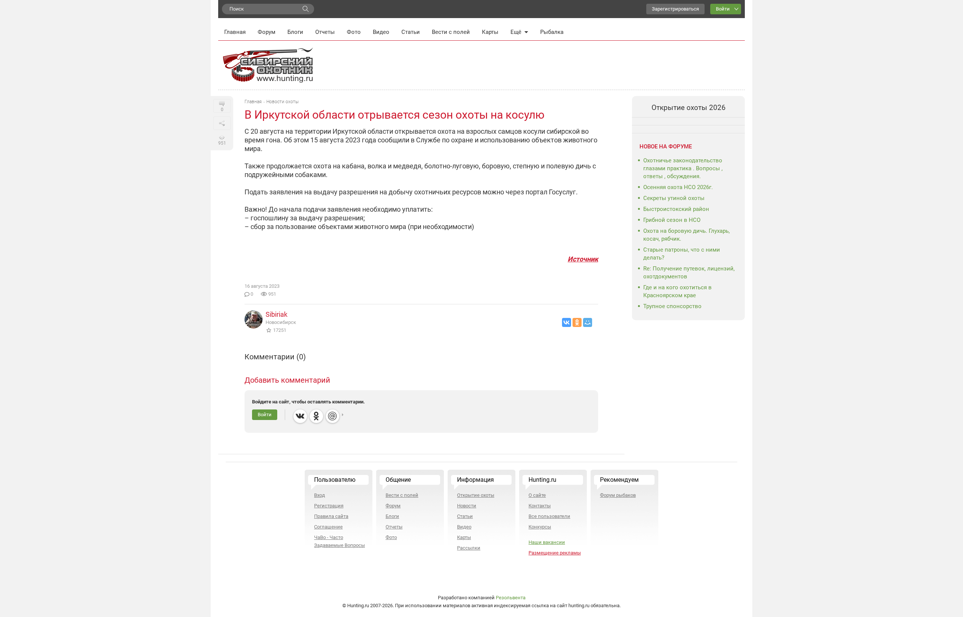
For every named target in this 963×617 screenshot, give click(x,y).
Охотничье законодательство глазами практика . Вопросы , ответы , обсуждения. (683, 168)
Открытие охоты (475, 495)
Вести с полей (451, 32)
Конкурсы (540, 527)
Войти (723, 9)
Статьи (410, 32)
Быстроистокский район (676, 209)
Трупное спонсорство (672, 306)
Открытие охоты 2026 (689, 107)
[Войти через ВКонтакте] (300, 416)
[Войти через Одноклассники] (316, 416)
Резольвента (511, 597)
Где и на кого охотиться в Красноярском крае (677, 291)
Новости (466, 506)
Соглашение (328, 527)
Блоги (295, 32)
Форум (266, 32)
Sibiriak (276, 314)
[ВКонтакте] (566, 322)
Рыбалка (552, 32)
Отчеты (325, 32)
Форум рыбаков (618, 495)
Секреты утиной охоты (674, 198)
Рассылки (468, 548)
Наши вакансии (547, 542)
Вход (319, 495)
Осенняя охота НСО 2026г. (678, 187)
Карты (490, 32)
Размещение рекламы (555, 553)
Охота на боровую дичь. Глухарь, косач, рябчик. (686, 235)
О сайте (537, 495)
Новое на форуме (665, 146)
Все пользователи (549, 516)
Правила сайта (331, 516)
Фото (354, 32)
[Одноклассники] (577, 322)
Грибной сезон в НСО (671, 220)
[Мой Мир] (587, 322)
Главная (235, 32)
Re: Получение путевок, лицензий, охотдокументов (689, 272)
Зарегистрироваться (675, 9)
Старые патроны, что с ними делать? (681, 253)
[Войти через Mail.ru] (332, 416)
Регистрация (328, 506)
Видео (381, 32)
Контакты (540, 506)
